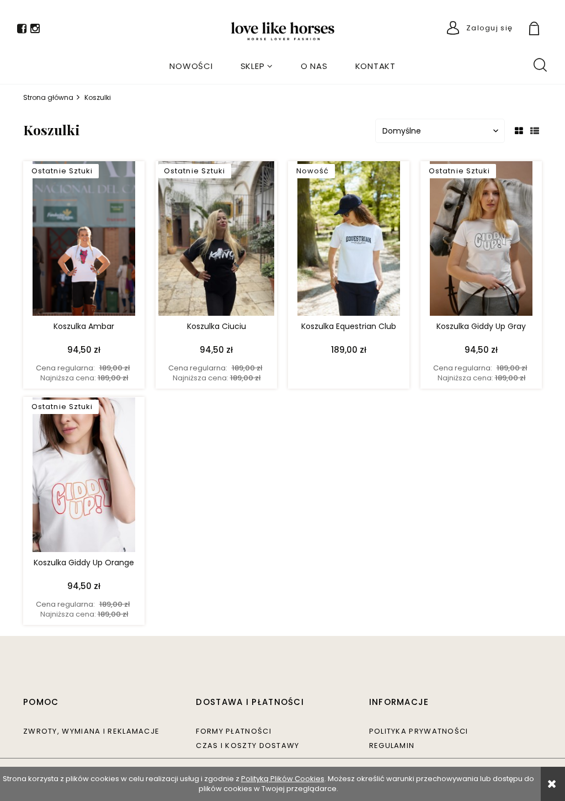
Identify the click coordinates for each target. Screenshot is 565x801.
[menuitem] (191, 66)
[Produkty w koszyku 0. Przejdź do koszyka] (547, 29)
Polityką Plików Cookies (282, 778)
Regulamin (392, 745)
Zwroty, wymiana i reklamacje (91, 731)
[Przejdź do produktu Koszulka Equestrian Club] (348, 241)
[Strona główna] (283, 31)
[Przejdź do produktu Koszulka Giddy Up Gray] (481, 241)
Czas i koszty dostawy (247, 745)
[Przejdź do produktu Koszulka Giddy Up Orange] (84, 477)
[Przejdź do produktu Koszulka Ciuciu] (216, 241)
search (540, 64)
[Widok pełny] (534, 131)
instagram (35, 30)
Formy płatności (233, 731)
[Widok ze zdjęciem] (519, 131)
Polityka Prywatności (418, 731)
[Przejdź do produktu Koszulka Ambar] (84, 241)
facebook (21, 30)
